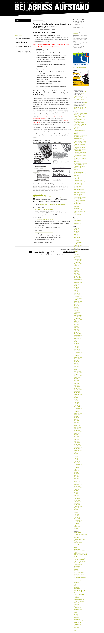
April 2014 (76, 458)
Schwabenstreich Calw (79, 192)
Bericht (76, 544)
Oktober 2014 (77, 449)
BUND (75, 552)
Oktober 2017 (77, 393)
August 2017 (77, 396)
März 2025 (76, 254)
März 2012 (76, 497)
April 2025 (76, 253)
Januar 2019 (77, 369)
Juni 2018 (76, 380)
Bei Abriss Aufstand (21, 13)
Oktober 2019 (77, 355)
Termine (58, 2)
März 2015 (76, 441)
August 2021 (77, 321)
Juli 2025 (76, 248)
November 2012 (77, 484)
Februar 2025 (77, 256)
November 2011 (77, 503)
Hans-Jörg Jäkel (77, 580)
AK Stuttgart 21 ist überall (80, 114)
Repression (76, 604)
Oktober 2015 (77, 430)
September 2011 (78, 506)
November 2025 (77, 242)
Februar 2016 (77, 424)
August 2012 (77, 489)
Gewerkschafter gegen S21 (80, 163)
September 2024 (78, 263)
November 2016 (77, 410)
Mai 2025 (76, 251)
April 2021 (76, 327)
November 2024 (77, 260)
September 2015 (78, 431)
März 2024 (76, 273)
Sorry (85, 91)
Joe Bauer (76, 582)
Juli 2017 (76, 397)
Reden (36, 2)
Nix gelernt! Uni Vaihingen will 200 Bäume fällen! (80, 107)
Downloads (22, 2)
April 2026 (76, 234)
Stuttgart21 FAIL (78, 198)
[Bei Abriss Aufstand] (52, 8)
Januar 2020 (77, 351)
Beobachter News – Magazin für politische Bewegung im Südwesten (80, 123)
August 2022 (77, 302)
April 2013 (76, 476)
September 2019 (78, 357)
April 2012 (76, 495)
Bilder (75, 547)
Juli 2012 (76, 490)
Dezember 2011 (77, 501)
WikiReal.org (77, 212)
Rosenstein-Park (78, 184)
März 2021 (76, 329)
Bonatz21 (76, 128)
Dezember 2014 (77, 445)
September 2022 (78, 301)
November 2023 (77, 279)
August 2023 (77, 284)
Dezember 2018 (77, 371)
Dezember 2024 (77, 259)
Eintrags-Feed (77, 220)
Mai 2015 (76, 438)
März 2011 (76, 515)
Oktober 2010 (77, 523)
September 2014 (78, 450)
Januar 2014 (77, 462)
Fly (46, 189)
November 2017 (77, 391)
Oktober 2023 (77, 281)
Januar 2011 (77, 518)
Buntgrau (76, 133)
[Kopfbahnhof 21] (37, 253)
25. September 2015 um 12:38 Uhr (44, 209)
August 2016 (77, 414)
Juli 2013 (76, 472)
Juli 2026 (76, 229)
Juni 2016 (76, 417)
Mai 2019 (76, 363)
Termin (76, 614)
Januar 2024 (77, 276)
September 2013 (78, 469)
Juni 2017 (76, 399)
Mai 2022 (76, 307)
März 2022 (76, 310)
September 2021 (78, 320)
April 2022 (76, 309)
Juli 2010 (76, 528)
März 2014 (76, 459)
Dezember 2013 (77, 464)
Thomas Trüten (77, 205)
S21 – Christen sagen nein (80, 188)
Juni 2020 (76, 343)
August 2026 (77, 228)
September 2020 (78, 338)
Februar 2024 (77, 274)
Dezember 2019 (77, 352)
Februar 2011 (77, 517)
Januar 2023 (77, 295)
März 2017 (76, 403)
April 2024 (76, 271)
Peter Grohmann (79, 594)
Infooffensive (77, 169)
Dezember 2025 (77, 240)
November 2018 (77, 372)
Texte (32, 2)
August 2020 (77, 340)
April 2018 (76, 383)
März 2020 (76, 347)
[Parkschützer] (53, 253)
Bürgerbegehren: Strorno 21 (80, 141)
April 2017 (76, 402)
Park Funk (76, 178)
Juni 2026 (76, 231)
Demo (49, 187)
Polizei (75, 596)
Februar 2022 (77, 312)
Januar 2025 (77, 257)
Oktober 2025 (77, 243)
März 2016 (76, 422)
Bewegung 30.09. (78, 125)
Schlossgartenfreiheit (79, 189)
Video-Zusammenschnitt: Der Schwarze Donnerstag (45, 21)
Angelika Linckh (78, 542)
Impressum (18, 248)
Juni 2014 (76, 455)
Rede (76, 602)
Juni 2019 (76, 361)
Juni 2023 (76, 287)
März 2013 (76, 478)
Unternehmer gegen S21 (79, 211)
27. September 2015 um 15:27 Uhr (44, 219)
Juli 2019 (76, 360)
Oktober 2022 (77, 299)
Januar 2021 (77, 332)
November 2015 (77, 428)
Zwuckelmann (77, 214)
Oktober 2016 (77, 411)
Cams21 (76, 146)
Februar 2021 (77, 330)
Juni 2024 (76, 268)
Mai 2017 (76, 400)
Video (76, 617)
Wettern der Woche (79, 625)
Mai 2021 (76, 326)
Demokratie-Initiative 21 (79, 147)
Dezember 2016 (77, 408)
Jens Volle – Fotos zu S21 (80, 174)
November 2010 (77, 522)
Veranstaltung (77, 615)
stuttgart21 (76, 612)
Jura (28, 2)
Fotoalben (47, 2)
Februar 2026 (77, 237)
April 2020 (76, 346)
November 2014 (77, 447)
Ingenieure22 (77, 171)
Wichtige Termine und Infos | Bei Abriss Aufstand (53, 204)
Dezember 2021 (77, 315)
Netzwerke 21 (77, 175)
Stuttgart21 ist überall (79, 202)
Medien (77, 589)
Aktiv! (16, 2)
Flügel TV (76, 161)
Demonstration (54, 187)
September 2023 (78, 282)
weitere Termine (18, 35)
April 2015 (76, 439)
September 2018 (78, 375)
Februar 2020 (77, 349)
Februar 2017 (77, 405)
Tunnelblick (76, 206)
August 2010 (77, 526)
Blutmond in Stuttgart (38, 19)
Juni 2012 (76, 492)
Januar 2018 (77, 388)
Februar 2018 (77, 386)
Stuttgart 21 (62, 189)
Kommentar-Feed (78, 222)
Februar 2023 (77, 293)
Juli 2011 (76, 509)
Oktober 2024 (77, 262)
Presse (41, 2)
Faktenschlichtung (77, 567)
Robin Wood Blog (78, 183)
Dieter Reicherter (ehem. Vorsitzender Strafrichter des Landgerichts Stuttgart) (80, 563)
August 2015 (77, 433)
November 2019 (77, 354)
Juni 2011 (76, 511)
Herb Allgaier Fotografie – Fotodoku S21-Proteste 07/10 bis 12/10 (80, 166)
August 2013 (77, 470)
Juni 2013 (76, 473)
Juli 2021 (76, 323)
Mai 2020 (76, 344)
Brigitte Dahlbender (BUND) (79, 550)
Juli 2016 (76, 416)
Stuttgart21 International (79, 200)
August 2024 (77, 265)
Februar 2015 (77, 442)
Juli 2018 (76, 379)
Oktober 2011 (77, 504)
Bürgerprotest (44, 187)
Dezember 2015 (77, 427)
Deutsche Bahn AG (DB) (80, 558)
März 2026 (76, 236)
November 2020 (77, 335)
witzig (75, 630)
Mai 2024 (76, 270)
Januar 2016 (77, 425)
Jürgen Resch (77, 584)
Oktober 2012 (77, 486)
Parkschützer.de (78, 180)
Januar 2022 (77, 313)
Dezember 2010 (77, 520)
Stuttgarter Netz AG (78, 203)
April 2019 (76, 365)
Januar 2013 (77, 481)
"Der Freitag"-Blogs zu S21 (80, 113)
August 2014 (77, 452)
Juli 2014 (76, 453)
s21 (59, 189)
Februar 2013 (77, 480)
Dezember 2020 (77, 334)
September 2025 (78, 245)
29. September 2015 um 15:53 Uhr (44, 232)
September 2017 (78, 394)
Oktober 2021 (77, 318)
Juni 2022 (76, 306)
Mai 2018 (76, 382)
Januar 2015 (77, 444)
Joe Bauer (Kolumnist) (53, 189)
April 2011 (76, 514)
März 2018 (76, 385)
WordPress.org (77, 223)
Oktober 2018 (77, 374)
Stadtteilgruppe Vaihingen (80, 197)
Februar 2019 (77, 368)
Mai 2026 (76, 232)
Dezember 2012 (77, 483)
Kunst (52, 2)
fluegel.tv (76, 569)
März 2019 (76, 366)
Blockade (77, 549)
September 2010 (78, 525)
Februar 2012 (77, 498)
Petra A (53, 29)
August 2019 (77, 358)
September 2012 (78, 487)
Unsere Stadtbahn (78, 209)
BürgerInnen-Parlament (79, 144)
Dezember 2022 (77, 296)
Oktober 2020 (77, 337)
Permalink (56, 190)
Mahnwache (76, 587)
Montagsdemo (80, 591)
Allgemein (47, 186)
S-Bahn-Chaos (77, 186)
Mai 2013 (76, 475)
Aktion (76, 537)
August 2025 (77, 246)
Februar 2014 (77, 461)
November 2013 (77, 466)
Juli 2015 (76, 435)
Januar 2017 (77, 407)
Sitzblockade (78, 607)
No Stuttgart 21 (77, 177)
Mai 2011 (76, 512)
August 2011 (77, 508)
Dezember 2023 (77, 278)
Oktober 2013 (77, 467)
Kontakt (63, 2)
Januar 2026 (77, 239)
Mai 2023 (76, 288)
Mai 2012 (76, 494)
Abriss (75, 536)
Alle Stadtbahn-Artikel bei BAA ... (80, 67)
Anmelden (76, 219)
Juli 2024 (76, 267)
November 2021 (77, 316)
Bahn (40, 187)
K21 (75, 585)
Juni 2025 (76, 250)
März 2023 (76, 292)
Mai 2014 (76, 456)
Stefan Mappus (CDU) (79, 609)
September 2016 (78, 413)
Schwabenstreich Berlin (79, 191)
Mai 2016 (76, 419)
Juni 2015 (76, 436)
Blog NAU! (76, 127)
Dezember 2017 (77, 389)
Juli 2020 (76, 341)
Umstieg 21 (76, 208)
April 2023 (76, 290)
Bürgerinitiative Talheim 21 (80, 142)
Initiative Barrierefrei (79, 172)
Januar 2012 (77, 500)
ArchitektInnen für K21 (79, 119)
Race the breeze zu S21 (79, 181)
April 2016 (76, 421)
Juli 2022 (76, 304)
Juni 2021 (76, 324)
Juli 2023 (76, 285)
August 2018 (77, 377)
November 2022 (77, 298)
